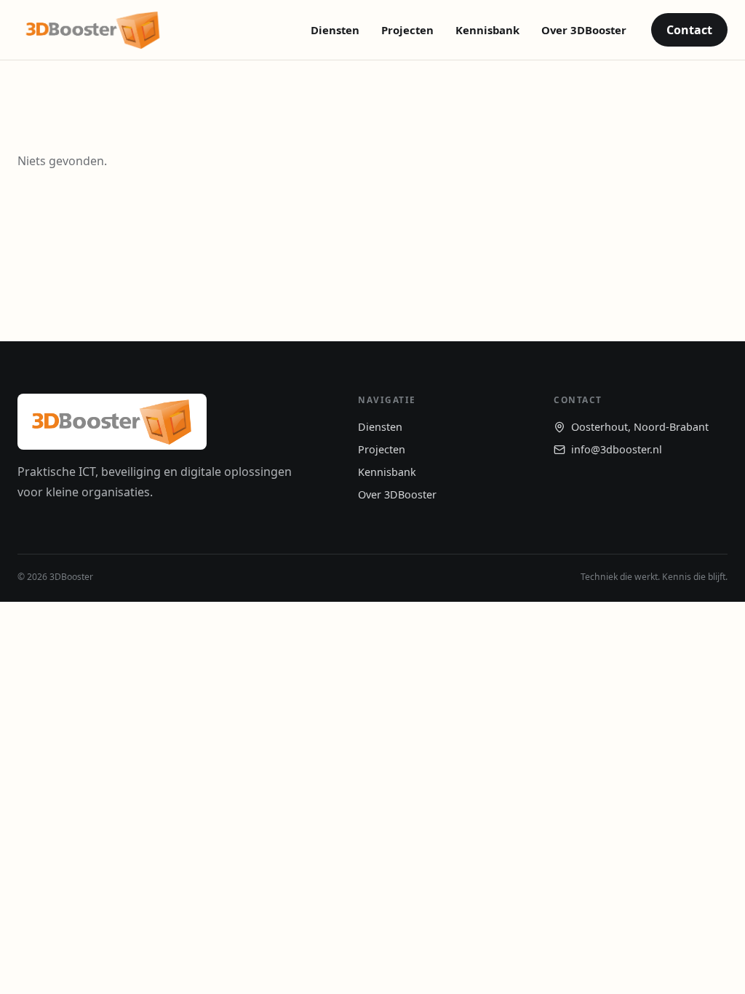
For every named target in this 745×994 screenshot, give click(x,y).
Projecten (407, 30)
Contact (689, 30)
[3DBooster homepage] (93, 29)
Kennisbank (487, 30)
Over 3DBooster (583, 30)
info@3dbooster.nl (616, 449)
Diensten (335, 30)
